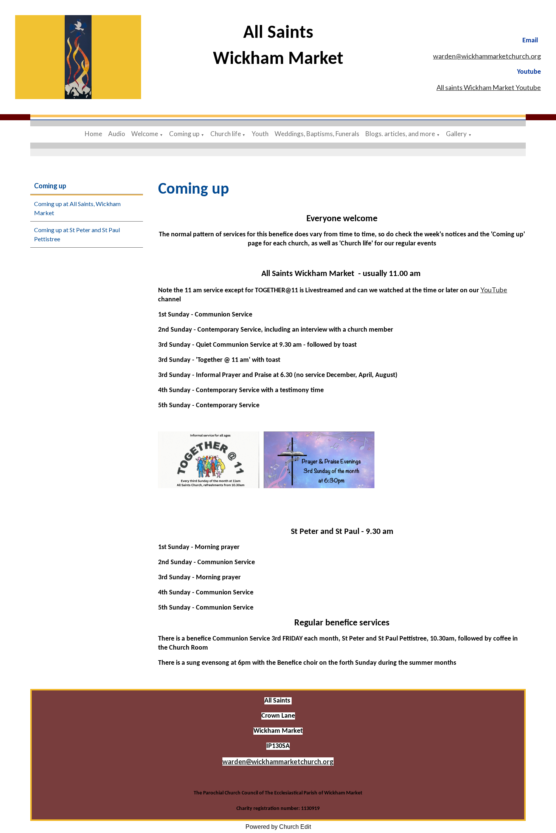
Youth (260, 134)
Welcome (144, 134)
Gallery (456, 134)
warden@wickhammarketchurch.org (487, 56)
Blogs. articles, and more (400, 134)
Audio (116, 134)
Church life (226, 134)
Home (93, 134)
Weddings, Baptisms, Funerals (317, 134)
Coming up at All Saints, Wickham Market (77, 208)
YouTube (493, 289)
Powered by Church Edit (278, 827)
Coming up (184, 134)
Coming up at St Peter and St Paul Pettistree (77, 234)
